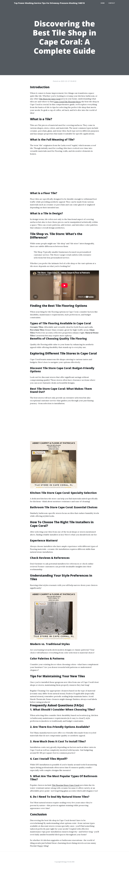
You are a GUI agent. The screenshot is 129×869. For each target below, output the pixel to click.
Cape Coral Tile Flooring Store (67, 101)
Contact (111, 3)
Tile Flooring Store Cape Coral (65, 785)
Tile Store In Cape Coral (50, 99)
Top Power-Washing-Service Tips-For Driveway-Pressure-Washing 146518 (49, 3)
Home (103, 3)
